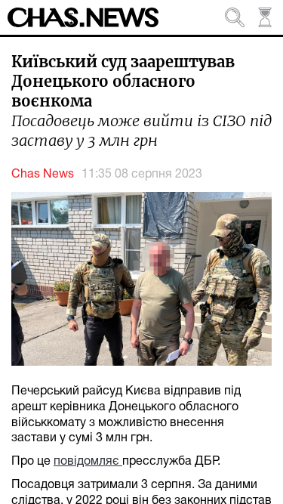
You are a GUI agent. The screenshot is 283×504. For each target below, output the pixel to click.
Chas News (42, 174)
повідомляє (88, 461)
